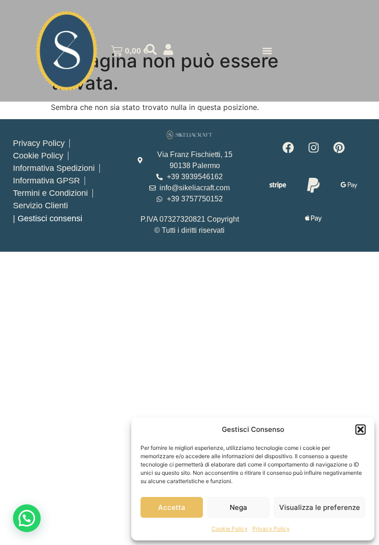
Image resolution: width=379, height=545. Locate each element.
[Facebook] (288, 147)
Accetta (171, 507)
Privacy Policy (271, 528)
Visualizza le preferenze (319, 507)
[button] (360, 429)
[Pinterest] (338, 147)
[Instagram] (313, 147)
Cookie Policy (230, 528)
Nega (238, 507)
